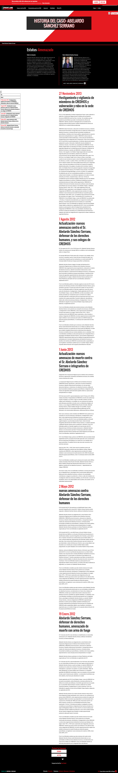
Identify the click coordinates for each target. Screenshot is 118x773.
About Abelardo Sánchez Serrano (8, 43)
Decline (102, 2)
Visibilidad (52, 8)
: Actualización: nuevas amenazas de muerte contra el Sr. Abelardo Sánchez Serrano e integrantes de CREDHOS (10, 115)
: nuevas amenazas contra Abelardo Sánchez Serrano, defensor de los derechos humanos (9, 121)
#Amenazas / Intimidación (69, 771)
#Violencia (61, 771)
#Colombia (50, 771)
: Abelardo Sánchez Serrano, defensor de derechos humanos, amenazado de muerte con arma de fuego (10, 127)
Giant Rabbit (63, 763)
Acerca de (46, 8)
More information (46, 3)
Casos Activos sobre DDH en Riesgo (106, 771)
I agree (96, 2)
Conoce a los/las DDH (21, 8)
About (2, 97)
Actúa (99, 8)
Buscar (58, 8)
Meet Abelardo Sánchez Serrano (73, 83)
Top (1, 94)
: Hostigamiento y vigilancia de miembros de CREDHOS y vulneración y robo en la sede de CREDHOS (9, 101)
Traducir (115, 13)
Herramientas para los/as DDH (34, 8)
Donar (94, 8)
